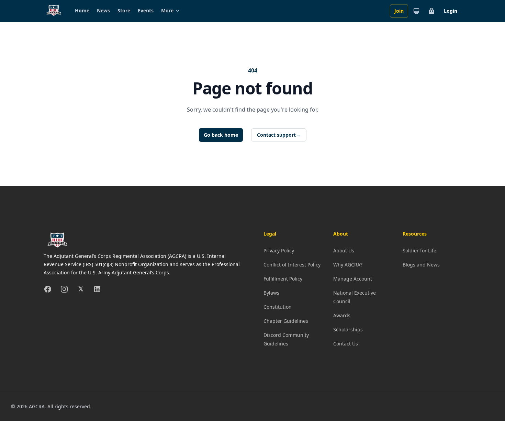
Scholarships (348, 329)
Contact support (279, 135)
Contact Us (345, 343)
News (103, 10)
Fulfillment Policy (282, 278)
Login (450, 11)
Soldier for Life (419, 250)
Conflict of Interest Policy (292, 264)
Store (123, 10)
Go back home (221, 135)
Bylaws (271, 292)
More (167, 10)
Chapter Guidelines (285, 321)
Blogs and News (421, 264)
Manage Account (352, 278)
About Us (343, 250)
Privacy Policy (278, 250)
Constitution (277, 307)
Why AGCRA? (347, 264)
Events (146, 10)
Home (82, 10)
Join (399, 11)
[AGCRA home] (54, 11)
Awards (341, 315)
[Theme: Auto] (416, 11)
